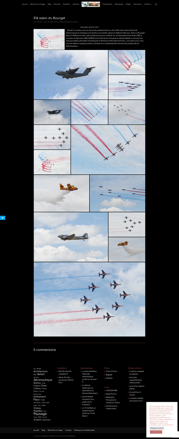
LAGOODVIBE (111, 390)
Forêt (43, 400)
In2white (109, 378)
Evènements (107, 4)
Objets (128, 4)
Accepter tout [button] (156, 432)
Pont (39, 417)
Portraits (57, 4)
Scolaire (37, 420)
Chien (44, 386)
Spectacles (119, 4)
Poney (35, 417)
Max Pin (62, 371)
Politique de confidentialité (84, 430)
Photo (76, 22)
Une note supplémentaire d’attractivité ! (135, 380)
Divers (36, 391)
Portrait (44, 417)
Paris (45, 411)
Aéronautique (43, 380)
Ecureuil (41, 391)
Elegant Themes (48, 436)
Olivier (39, 22)
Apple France (111, 394)
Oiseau (37, 408)
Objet (43, 405)
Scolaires (66, 4)
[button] (71, 75)
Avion (57, 22)
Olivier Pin (63, 377)
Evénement (68, 22)
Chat (43, 383)
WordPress (71, 436)
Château (37, 388)
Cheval (37, 386)
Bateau (37, 383)
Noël (39, 405)
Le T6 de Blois (87, 408)
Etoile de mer (37, 394)
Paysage (40, 414)
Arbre (39, 368)
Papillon (38, 411)
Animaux (76, 4)
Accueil (24, 4)
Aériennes (138, 4)
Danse (44, 388)
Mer (48, 402)
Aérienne (36, 377)
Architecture (41, 371)
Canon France (111, 371)
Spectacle (46, 420)
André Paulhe (87, 397)
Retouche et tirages (37, 4)
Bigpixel (109, 375)
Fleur (37, 399)
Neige (35, 405)
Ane (35, 368)
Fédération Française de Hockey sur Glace (113, 400)
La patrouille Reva (89, 371)
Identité (43, 402)
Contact (147, 4)
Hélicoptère (37, 402)
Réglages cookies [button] (157, 428)
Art (35, 374)
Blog (49, 4)
